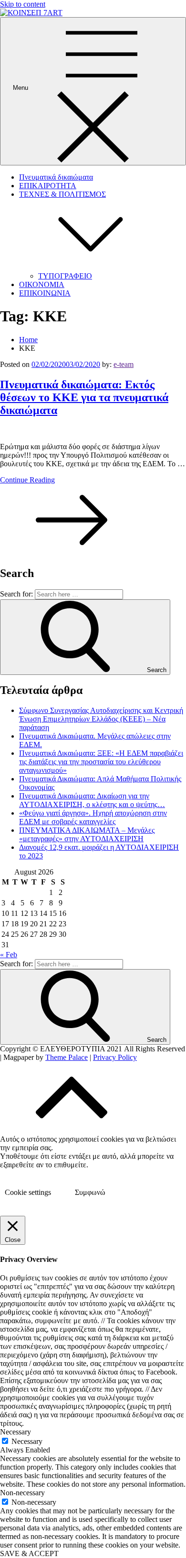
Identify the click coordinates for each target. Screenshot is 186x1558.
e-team (124, 364)
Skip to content (22, 4)
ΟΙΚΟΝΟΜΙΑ (41, 284)
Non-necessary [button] (22, 1493)
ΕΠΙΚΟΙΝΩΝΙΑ (45, 293)
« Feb (8, 955)
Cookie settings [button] (28, 1192)
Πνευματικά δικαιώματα (56, 177)
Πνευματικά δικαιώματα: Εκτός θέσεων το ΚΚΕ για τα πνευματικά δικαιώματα (84, 397)
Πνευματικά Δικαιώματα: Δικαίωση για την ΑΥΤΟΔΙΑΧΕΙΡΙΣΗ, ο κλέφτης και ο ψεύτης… (92, 800)
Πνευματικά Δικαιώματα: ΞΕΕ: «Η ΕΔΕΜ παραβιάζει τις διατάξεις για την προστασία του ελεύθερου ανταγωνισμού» (101, 761)
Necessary (26, 1441)
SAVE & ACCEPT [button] (29, 1553)
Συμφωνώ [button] (90, 1192)
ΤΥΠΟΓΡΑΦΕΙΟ (65, 276)
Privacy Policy (115, 1057)
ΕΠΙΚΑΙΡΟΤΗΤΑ (47, 186)
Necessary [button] (15, 1432)
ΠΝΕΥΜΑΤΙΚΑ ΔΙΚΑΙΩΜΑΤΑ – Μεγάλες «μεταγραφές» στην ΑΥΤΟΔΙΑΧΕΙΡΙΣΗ (87, 834)
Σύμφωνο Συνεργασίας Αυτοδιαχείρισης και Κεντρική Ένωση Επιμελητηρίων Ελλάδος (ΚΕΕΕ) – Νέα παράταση (101, 718)
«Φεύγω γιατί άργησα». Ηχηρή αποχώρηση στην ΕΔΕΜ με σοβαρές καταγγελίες (93, 817)
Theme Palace (66, 1057)
